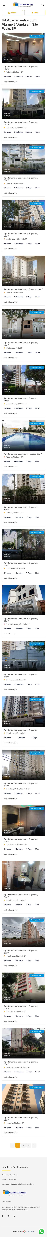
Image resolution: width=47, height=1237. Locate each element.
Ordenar (13, 13)
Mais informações (10, 82)
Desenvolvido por (18, 1231)
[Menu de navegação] (4, 5)
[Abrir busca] (42, 5)
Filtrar (36, 13)
